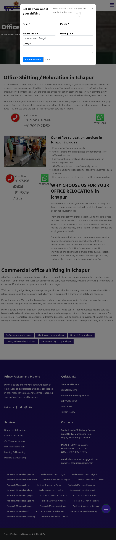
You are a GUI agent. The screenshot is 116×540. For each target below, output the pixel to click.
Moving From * (30, 33)
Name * (26, 24)
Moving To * (66, 33)
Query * (27, 43)
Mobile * (64, 24)
